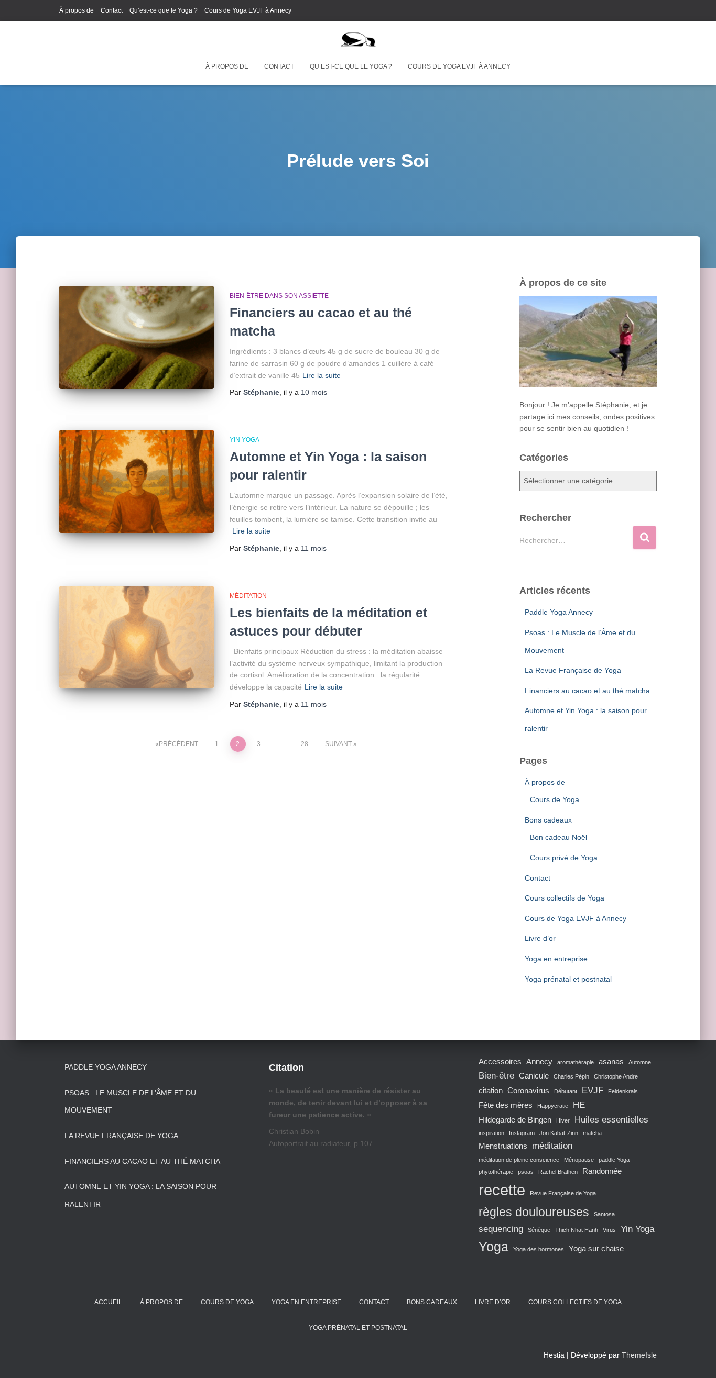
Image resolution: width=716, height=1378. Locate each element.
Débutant (565, 1091)
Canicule (534, 1076)
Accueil (108, 1302)
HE (579, 1104)
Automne (639, 1062)
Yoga (493, 1246)
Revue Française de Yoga (563, 1193)
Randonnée (602, 1171)
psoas (526, 1172)
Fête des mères (506, 1105)
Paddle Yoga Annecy (559, 612)
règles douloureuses (534, 1212)
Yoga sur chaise (596, 1248)
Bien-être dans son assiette (279, 295)
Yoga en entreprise (556, 958)
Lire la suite (321, 375)
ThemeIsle (639, 1355)
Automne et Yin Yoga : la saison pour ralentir (140, 1195)
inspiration (491, 1133)
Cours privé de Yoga (564, 857)
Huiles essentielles (611, 1119)
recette (502, 1189)
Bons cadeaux (548, 820)
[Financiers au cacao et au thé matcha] (136, 337)
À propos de (76, 10)
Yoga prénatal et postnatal (568, 979)
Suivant (338, 744)
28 (304, 744)
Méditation (248, 595)
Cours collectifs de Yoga (564, 898)
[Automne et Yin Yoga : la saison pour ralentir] (136, 481)
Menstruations (503, 1146)
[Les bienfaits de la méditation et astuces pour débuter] (136, 637)
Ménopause (579, 1160)
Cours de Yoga (554, 799)
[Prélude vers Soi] (358, 39)
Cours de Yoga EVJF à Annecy (247, 10)
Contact (112, 10)
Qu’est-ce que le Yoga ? (163, 10)
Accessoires (500, 1062)
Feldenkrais (623, 1091)
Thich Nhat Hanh (576, 1230)
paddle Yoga (614, 1160)
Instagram (522, 1133)
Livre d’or (540, 938)
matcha (592, 1133)
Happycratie (552, 1106)
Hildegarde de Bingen (515, 1120)
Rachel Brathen (558, 1172)
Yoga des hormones (538, 1249)
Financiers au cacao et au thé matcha (587, 690)
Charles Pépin (571, 1076)
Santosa (604, 1214)
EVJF (592, 1090)
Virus (609, 1230)
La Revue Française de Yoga (573, 670)
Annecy (539, 1062)
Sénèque (539, 1230)
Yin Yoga (244, 439)
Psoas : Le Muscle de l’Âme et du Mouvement (130, 1101)
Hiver (563, 1120)
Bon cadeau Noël (558, 837)
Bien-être (496, 1075)
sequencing (501, 1229)
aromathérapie (575, 1062)
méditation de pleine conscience (519, 1160)
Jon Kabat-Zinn (558, 1133)
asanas (611, 1062)
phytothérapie (496, 1172)
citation (491, 1090)
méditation (552, 1145)
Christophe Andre (616, 1076)
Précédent (178, 744)
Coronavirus (528, 1090)
